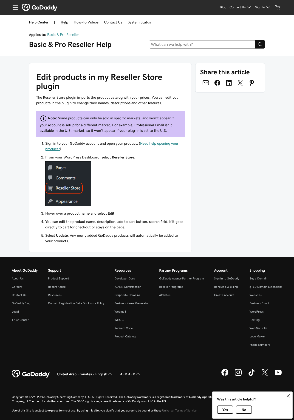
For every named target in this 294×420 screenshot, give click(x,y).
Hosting (254, 319)
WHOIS (119, 319)
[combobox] (202, 44)
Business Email (259, 303)
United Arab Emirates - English (82, 374)
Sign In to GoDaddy (226, 278)
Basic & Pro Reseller (63, 34)
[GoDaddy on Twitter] (265, 375)
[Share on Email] (206, 83)
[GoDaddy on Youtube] (278, 375)
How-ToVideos (86, 22)
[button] (288, 396)
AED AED (127, 374)
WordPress (256, 311)
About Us (18, 278)
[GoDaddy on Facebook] (225, 375)
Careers (17, 286)
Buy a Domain (258, 278)
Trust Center (20, 319)
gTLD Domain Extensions (265, 286)
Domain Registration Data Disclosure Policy (76, 303)
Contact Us (113, 22)
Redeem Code (123, 328)
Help (64, 22)
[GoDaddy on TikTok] (251, 375)
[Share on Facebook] (217, 83)
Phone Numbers (259, 344)
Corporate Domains (127, 294)
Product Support (58, 278)
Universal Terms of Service (179, 410)
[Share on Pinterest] (251, 83)
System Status (139, 22)
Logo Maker (257, 336)
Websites (255, 294)
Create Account (224, 294)
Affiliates (164, 294)
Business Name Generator (131, 303)
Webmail (120, 311)
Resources (55, 294)
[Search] (260, 44)
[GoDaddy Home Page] (31, 374)
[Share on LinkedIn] (229, 83)
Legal (15, 311)
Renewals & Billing (226, 286)
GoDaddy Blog (21, 303)
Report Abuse (57, 286)
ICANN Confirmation (127, 286)
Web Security (258, 328)
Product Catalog (125, 336)
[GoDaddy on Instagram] (238, 375)
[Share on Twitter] (240, 83)
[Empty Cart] (278, 7)
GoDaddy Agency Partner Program (181, 278)
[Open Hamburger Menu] (13, 7)
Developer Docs (124, 278)
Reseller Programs (171, 286)
